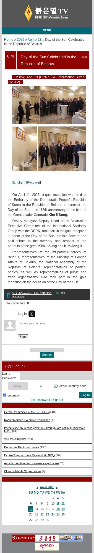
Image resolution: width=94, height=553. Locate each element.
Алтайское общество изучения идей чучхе (31, 463)
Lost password (40, 399)
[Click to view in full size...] (51, 123)
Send (23, 336)
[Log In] (32, 314)
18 (58, 509)
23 (47, 514)
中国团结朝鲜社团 (15, 438)
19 (63, 509)
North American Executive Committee (27, 420)
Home (8, 39)
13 (40, 39)
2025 (20, 39)
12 (63, 503)
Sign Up (57, 399)
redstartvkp (18, 296)
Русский (33, 182)
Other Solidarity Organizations (22, 471)
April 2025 (47, 487)
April (31, 39)
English (18, 182)
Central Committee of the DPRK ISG (32, 293)
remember (13, 395)
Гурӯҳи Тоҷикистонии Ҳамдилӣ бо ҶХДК (29, 455)
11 (57, 503)
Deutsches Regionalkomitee (21, 447)
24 (53, 514)
